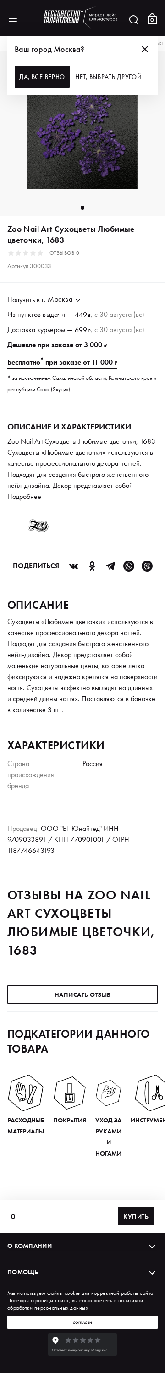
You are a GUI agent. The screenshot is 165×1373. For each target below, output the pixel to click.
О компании (29, 1245)
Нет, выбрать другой (108, 77)
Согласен (83, 1322)
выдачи (54, 314)
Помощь (22, 1272)
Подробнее (24, 496)
